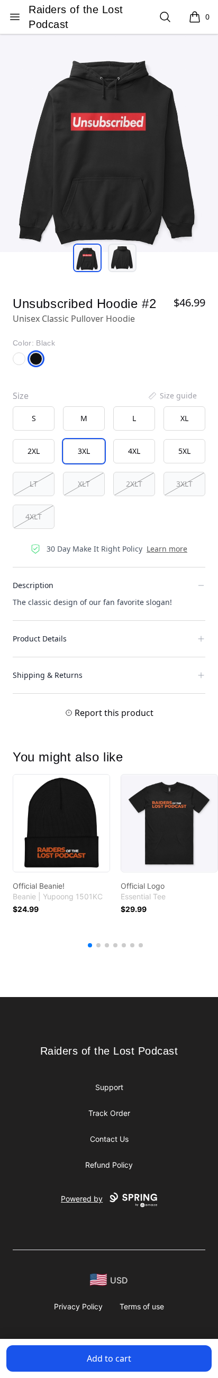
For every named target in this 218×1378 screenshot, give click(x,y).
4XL (134, 451)
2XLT (134, 484)
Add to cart (109, 1358)
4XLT (33, 516)
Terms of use (142, 1306)
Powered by (82, 1198)
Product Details (40, 639)
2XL (34, 451)
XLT (84, 484)
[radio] (33, 418)
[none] (172, 395)
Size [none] (21, 396)
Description (33, 585)
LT (34, 484)
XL (184, 418)
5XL (184, 451)
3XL (84, 451)
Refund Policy (109, 1164)
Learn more (167, 549)
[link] (61, 823)
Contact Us (109, 1138)
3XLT (184, 484)
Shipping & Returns (48, 675)
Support (109, 1087)
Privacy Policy (78, 1306)
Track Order (109, 1113)
